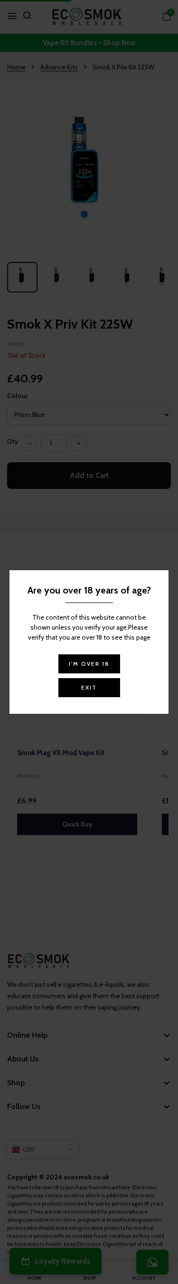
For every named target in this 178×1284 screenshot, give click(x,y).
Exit (89, 687)
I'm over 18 (89, 663)
